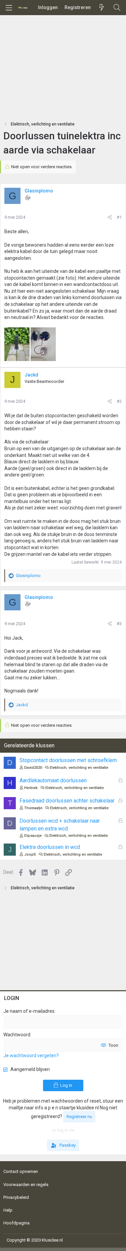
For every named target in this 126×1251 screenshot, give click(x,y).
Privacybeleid (16, 1197)
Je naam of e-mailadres (28, 1011)
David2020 (33, 767)
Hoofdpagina (16, 1222)
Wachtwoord (16, 1034)
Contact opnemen (20, 1171)
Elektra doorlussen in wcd (49, 847)
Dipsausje (33, 835)
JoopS (30, 854)
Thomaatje (33, 808)
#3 (119, 623)
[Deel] (109, 217)
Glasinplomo (39, 190)
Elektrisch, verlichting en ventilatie (79, 767)
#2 (119, 401)
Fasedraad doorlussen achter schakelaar (67, 800)
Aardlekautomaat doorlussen (53, 780)
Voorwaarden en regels (25, 1184)
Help (7, 1210)
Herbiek (31, 788)
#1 (119, 217)
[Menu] (8, 8)
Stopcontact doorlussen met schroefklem (68, 760)
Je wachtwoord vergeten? (31, 1055)
